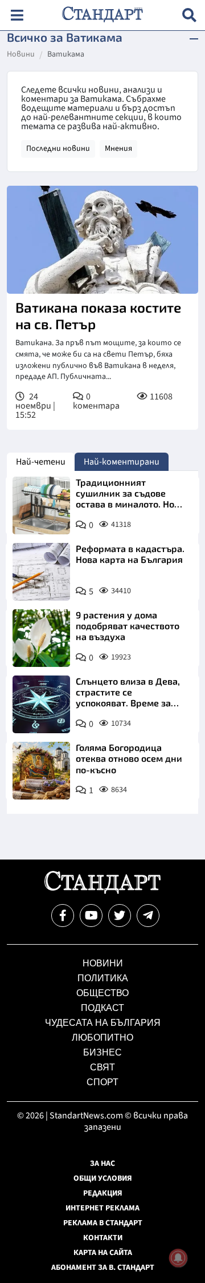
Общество (102, 993)
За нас (102, 1163)
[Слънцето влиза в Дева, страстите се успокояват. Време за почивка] (41, 704)
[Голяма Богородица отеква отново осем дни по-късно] (41, 771)
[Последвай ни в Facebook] (62, 915)
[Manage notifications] (178, 1258)
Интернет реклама (102, 1208)
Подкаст (102, 1008)
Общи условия (102, 1178)
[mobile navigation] (17, 15)
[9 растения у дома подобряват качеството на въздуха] (41, 638)
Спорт (102, 1082)
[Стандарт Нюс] (102, 891)
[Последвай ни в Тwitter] (119, 915)
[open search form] (189, 15)
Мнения (118, 148)
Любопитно (102, 1037)
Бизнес (102, 1052)
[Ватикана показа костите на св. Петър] (102, 240)
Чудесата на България (103, 1023)
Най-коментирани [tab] (121, 461)
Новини (21, 54)
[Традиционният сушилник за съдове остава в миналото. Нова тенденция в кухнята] (41, 505)
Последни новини (58, 148)
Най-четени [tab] (40, 461)
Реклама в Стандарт (102, 1223)
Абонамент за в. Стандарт (102, 1267)
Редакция (102, 1193)
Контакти (102, 1238)
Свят (102, 1067)
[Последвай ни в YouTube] (91, 915)
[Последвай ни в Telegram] (148, 915)
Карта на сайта (102, 1252)
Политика (102, 978)
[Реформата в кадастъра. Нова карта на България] (41, 572)
